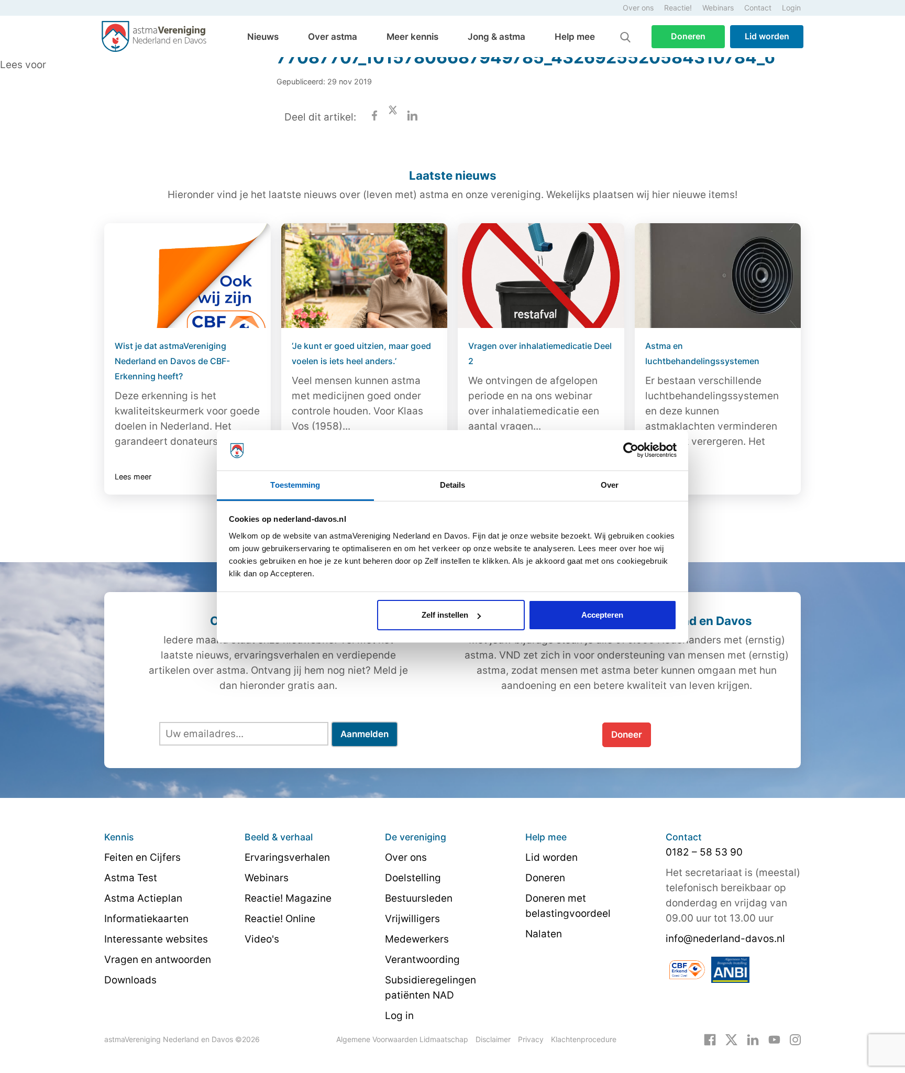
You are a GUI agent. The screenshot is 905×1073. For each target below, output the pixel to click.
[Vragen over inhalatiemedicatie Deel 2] (541, 275)
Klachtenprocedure (583, 1039)
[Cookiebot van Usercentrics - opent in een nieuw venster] (631, 450)
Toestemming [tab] (295, 484)
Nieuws (263, 36)
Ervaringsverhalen (287, 857)
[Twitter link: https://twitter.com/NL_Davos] (731, 1039)
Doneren (688, 36)
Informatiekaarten (146, 919)
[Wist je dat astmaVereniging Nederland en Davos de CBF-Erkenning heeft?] (187, 275)
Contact (757, 7)
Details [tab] (453, 484)
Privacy (531, 1039)
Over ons (638, 7)
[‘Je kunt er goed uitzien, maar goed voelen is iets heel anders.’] (364, 275)
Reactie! (678, 7)
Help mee (575, 36)
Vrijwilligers (412, 919)
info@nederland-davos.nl (725, 939)
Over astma (332, 36)
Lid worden (767, 36)
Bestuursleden (418, 898)
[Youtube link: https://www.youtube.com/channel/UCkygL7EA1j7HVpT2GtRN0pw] (774, 1039)
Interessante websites (156, 939)
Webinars (718, 7)
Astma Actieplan (143, 898)
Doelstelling (413, 878)
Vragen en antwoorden (157, 960)
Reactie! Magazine (288, 898)
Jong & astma (496, 36)
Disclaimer (493, 1039)
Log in (399, 1016)
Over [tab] (610, 484)
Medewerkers (417, 939)
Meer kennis (412, 36)
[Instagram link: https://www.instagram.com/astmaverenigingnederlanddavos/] (795, 1039)
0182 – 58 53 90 (704, 852)
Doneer (626, 734)
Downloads (130, 980)
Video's (262, 939)
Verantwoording (422, 960)
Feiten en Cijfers (142, 857)
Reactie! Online (280, 919)
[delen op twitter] (393, 117)
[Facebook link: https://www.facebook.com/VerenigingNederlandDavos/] (710, 1039)
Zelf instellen (445, 614)
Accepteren (602, 614)
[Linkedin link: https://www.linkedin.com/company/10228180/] (753, 1039)
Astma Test (130, 878)
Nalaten (543, 934)
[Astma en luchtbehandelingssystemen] (718, 275)
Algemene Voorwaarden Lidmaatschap (402, 1039)
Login (791, 7)
